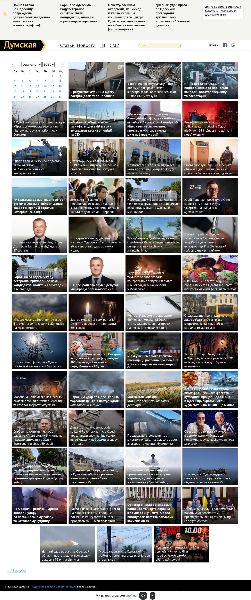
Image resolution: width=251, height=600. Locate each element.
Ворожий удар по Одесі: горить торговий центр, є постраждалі (94, 401)
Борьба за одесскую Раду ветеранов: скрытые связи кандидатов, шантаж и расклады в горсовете (78, 13)
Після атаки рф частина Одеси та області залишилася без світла (37, 364)
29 (52, 96)
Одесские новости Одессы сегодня (54, 586)
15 (52, 86)
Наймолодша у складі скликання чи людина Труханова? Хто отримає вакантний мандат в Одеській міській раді (152, 206)
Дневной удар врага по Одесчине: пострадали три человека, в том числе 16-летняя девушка (173, 15)
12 (29, 86)
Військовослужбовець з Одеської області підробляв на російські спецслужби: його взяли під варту (208, 169)
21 (45, 91)
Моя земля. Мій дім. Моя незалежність (148, 401)
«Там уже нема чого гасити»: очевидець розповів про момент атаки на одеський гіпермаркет (152, 360)
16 (60, 86)
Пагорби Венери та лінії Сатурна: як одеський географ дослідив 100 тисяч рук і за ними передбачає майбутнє (96, 360)
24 (14, 96)
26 (29, 96)
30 (60, 96)
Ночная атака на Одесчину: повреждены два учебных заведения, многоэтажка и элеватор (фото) (32, 15)
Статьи (67, 45)
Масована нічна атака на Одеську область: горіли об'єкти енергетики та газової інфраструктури (38, 401)
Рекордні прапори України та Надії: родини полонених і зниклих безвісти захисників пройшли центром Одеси (38, 474)
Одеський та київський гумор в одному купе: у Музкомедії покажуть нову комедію (209, 437)
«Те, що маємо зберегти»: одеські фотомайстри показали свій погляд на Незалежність (38, 324)
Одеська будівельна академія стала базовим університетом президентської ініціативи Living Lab (209, 515)
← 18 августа (16, 570)
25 (22, 96)
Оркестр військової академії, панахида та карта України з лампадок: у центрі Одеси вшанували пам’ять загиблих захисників (150, 513)
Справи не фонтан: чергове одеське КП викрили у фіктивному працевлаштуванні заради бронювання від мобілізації (37, 437)
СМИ (115, 45)
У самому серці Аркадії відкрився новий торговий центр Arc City (151, 169)
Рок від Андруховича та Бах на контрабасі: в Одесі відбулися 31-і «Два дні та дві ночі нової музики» (208, 128)
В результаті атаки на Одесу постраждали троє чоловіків (92, 94)
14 (45, 86)
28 (45, 96)
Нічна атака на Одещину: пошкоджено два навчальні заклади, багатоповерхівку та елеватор (206, 90)
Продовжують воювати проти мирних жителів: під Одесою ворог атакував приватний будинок (152, 439)
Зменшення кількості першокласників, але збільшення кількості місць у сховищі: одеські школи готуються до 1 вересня (94, 206)
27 (37, 96)
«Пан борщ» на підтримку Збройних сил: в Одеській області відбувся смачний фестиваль (210, 285)
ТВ (102, 45)
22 (52, 91)
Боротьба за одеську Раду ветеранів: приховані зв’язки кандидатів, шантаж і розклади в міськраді (38, 283)
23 (60, 91)
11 (22, 86)
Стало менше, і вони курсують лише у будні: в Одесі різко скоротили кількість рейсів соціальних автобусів (206, 322)
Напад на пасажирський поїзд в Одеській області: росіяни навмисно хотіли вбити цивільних (94, 476)
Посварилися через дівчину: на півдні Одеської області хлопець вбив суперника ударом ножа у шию (95, 244)
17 (14, 91)
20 (37, 91)
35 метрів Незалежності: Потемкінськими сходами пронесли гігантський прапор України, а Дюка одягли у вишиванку (150, 474)
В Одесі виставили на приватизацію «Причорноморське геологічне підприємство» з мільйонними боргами (39, 128)
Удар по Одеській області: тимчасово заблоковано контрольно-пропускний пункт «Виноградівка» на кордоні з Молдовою (149, 281)
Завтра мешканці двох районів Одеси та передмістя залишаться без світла (94, 324)
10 (14, 86)
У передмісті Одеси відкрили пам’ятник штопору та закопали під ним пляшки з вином (207, 478)
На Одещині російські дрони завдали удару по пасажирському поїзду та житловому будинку (35, 515)
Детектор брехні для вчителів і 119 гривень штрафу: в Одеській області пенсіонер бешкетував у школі (94, 167)
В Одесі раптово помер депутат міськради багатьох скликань (94, 287)
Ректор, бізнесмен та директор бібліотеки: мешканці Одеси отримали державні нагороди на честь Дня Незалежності (149, 322)
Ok (143, 596)
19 (29, 91)
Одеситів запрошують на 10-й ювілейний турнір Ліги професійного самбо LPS (177, 553)
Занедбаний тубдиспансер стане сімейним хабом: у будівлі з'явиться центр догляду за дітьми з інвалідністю (153, 244)
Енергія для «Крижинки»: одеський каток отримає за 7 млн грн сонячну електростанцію (38, 167)
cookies (131, 596)
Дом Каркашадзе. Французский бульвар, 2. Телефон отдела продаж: (223, 11)
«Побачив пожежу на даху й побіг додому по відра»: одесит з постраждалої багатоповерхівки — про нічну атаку (151, 90)
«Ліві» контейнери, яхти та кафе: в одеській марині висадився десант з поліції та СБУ (91, 128)
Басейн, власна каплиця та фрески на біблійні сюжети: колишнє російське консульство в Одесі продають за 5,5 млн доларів (95, 515)
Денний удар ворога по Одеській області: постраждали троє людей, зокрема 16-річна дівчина (66, 555)
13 (37, 86)
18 (22, 91)
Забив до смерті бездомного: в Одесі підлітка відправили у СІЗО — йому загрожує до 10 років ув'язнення (208, 360)
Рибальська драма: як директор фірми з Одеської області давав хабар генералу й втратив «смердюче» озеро (38, 206)
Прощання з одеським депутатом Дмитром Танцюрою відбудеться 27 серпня (37, 246)
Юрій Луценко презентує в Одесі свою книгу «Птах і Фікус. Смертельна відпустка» (207, 206)
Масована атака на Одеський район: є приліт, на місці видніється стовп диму (124, 555)
